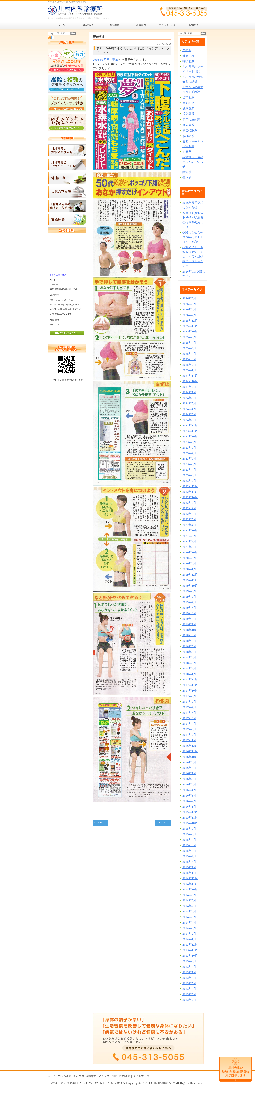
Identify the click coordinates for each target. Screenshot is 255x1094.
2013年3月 (189, 994)
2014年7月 (189, 906)
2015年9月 (189, 828)
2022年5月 (189, 519)
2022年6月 (189, 513)
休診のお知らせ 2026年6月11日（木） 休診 (194, 237)
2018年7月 (189, 640)
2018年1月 (189, 674)
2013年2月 (189, 999)
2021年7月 (189, 541)
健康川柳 (188, 56)
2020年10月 (190, 552)
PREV (101, 822)
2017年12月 (190, 679)
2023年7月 (189, 453)
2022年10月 (190, 497)
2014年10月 (190, 889)
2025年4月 (189, 353)
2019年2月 (189, 624)
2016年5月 (189, 784)
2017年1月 (189, 740)
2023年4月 (189, 469)
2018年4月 (189, 657)
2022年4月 (189, 525)
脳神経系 (188, 136)
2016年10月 (190, 757)
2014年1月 (189, 939)
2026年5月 (189, 304)
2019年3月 (189, 618)
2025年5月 (189, 348)
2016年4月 (189, 790)
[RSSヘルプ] (52, 38)
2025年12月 (190, 320)
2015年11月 (190, 817)
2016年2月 (189, 801)
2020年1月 (189, 569)
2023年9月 (189, 442)
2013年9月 (189, 961)
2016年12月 (190, 745)
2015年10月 (190, 823)
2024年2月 (189, 420)
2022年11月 (190, 491)
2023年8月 (189, 447)
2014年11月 (190, 884)
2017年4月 (189, 723)
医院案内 (78, 1076)
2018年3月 (189, 663)
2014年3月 (189, 928)
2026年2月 (189, 315)
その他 (186, 50)
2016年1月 (189, 806)
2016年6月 (189, 779)
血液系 (186, 151)
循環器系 (188, 97)
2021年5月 (189, 547)
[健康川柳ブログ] (67, 183)
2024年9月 (189, 386)
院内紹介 (124, 1076)
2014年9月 (189, 895)
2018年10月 (190, 630)
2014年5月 (189, 917)
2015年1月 (189, 872)
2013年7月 (189, 972)
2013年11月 (190, 950)
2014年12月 (190, 878)
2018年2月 (189, 668)
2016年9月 (189, 762)
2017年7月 (189, 707)
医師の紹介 (64, 1076)
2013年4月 (189, 988)
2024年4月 (189, 409)
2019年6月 (189, 607)
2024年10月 (190, 381)
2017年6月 (189, 712)
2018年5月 (189, 652)
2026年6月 (189, 298)
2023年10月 (190, 436)
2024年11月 (190, 375)
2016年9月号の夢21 (105, 59)
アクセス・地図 (108, 1076)
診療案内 (91, 1076)
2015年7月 (189, 839)
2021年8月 (189, 536)
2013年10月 (190, 955)
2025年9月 (189, 337)
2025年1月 (189, 370)
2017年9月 (189, 696)
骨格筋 (186, 177)
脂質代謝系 (189, 130)
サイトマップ (141, 1076)
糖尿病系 (188, 125)
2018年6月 (189, 646)
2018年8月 (189, 635)
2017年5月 (189, 718)
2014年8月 (189, 900)
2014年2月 (189, 933)
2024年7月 (189, 392)
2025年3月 (189, 359)
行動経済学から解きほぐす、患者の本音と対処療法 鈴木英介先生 (192, 257)
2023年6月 (189, 458)
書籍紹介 (188, 103)
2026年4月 (189, 309)
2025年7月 (189, 342)
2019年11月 (190, 580)
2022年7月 (189, 508)
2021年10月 (190, 530)
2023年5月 (189, 464)
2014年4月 (189, 922)
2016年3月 (189, 795)
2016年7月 (189, 773)
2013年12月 (190, 944)
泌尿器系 (188, 108)
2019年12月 (190, 574)
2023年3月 (189, 475)
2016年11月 (190, 751)
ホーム (52, 1076)
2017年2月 (189, 734)
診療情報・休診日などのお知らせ (192, 162)
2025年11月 (190, 326)
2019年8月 (189, 596)
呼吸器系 (188, 61)
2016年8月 (189, 767)
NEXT (162, 822)
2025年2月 (189, 364)
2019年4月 (189, 613)
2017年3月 (189, 729)
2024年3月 (189, 414)
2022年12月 (190, 486)
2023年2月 (189, 480)
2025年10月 (190, 331)
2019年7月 (189, 602)
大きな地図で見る (58, 275)
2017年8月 (189, 701)
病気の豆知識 (191, 119)
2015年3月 (189, 861)
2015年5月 (189, 850)
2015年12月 (190, 812)
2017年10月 (190, 690)
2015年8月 (189, 834)
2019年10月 (190, 585)
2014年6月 (189, 911)
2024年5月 (189, 403)
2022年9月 (189, 502)
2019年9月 (189, 591)
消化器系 (188, 114)
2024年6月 (189, 398)
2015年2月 (189, 867)
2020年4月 (189, 563)
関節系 (186, 172)
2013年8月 (189, 966)
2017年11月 (190, 685)
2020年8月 (189, 558)
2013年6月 (189, 977)
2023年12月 (190, 425)
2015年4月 (189, 856)
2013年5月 (189, 983)
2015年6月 (189, 845)
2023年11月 (190, 431)
